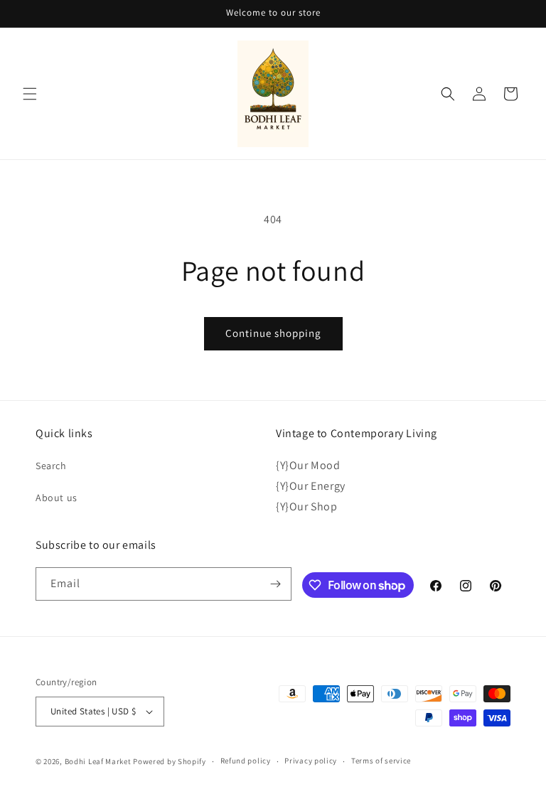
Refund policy (245, 761)
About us (56, 497)
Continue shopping (273, 333)
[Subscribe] (275, 584)
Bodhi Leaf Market (98, 761)
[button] (30, 93)
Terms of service (381, 761)
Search (51, 465)
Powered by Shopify (169, 761)
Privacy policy (310, 761)
